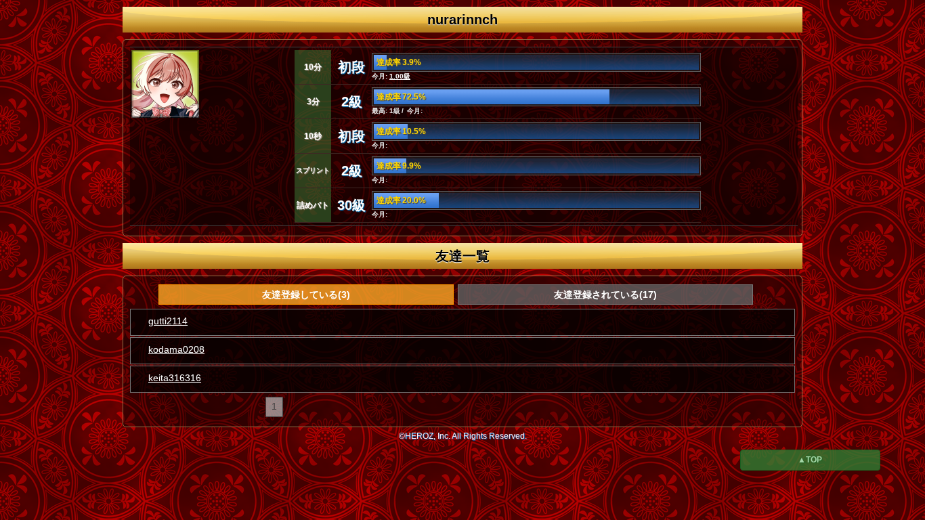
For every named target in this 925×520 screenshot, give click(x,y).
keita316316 (174, 377)
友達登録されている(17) (605, 294)
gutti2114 (168, 321)
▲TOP (810, 459)
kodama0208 (176, 349)
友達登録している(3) (306, 294)
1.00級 (399, 76)
